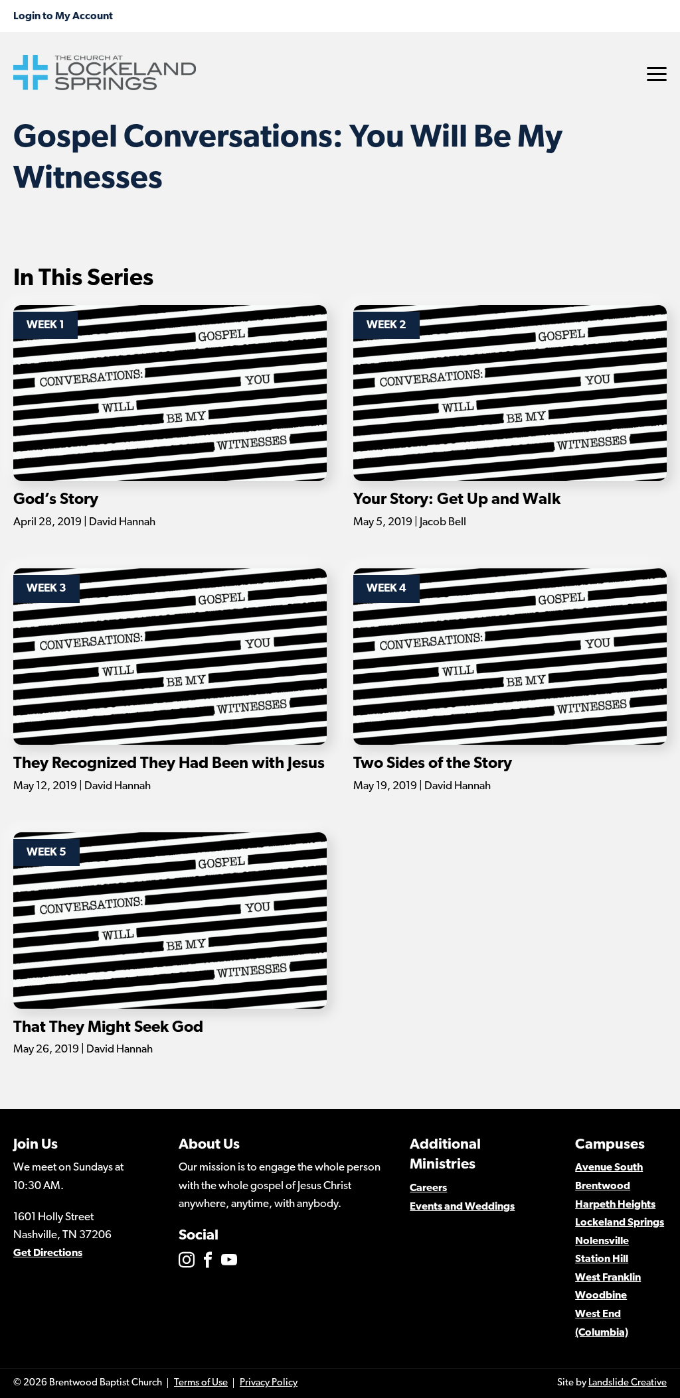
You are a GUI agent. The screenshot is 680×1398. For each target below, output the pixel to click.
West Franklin (608, 1278)
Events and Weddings (462, 1207)
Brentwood (602, 1186)
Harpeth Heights (615, 1205)
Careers (428, 1188)
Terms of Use (201, 1383)
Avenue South (609, 1168)
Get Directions (47, 1253)
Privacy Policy (269, 1383)
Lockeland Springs (619, 1223)
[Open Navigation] (657, 74)
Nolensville (602, 1241)
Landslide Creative (627, 1383)
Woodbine (601, 1296)
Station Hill (601, 1259)
